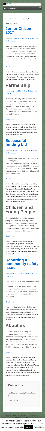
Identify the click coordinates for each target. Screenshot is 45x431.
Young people (28, 74)
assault (8, 360)
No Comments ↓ (11, 41)
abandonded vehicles (27, 309)
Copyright (27, 417)
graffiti (29, 315)
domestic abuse (23, 127)
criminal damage (21, 315)
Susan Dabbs (32, 38)
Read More (39, 427)
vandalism (19, 375)
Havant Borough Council (29, 72)
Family (26, 184)
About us (8, 415)
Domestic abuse (17, 184)
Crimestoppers (10, 244)
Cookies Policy (17, 417)
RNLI (28, 79)
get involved (29, 244)
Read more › (10, 67)
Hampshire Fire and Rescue (18, 77)
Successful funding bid (16, 142)
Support (29, 186)
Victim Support (27, 199)
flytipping (33, 360)
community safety (11, 127)
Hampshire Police (21, 194)
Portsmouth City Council (18, 372)
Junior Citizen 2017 (18, 30)
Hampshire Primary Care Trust (15, 367)
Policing (8, 309)
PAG (7, 132)
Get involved (16, 72)
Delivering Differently (12, 191)
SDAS (33, 79)
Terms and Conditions (19, 415)
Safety (22, 74)
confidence (14, 360)
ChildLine (24, 241)
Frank (22, 244)
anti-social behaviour (28, 124)
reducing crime (21, 196)
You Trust (13, 202)
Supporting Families (16, 135)
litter (34, 370)
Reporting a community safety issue (22, 264)
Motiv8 (13, 196)
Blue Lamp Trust (29, 189)
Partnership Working (12, 74)
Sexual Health (32, 251)
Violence (36, 186)
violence (26, 375)
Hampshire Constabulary (14, 362)
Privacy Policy (32, 415)
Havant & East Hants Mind (28, 249)
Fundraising (32, 184)
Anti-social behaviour (19, 307)
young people (20, 202)
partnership (13, 132)
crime (31, 312)
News (35, 129)
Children (31, 241)
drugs (18, 244)
